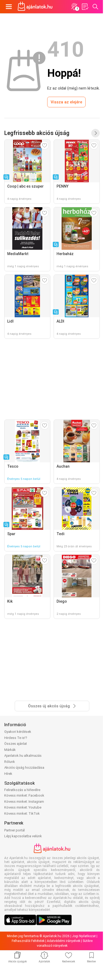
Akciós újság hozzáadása (24, 767)
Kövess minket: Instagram (24, 802)
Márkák (10, 750)
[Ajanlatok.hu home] (35, 7)
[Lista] (85, 6)
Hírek (8, 774)
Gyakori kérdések (17, 732)
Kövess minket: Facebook (24, 795)
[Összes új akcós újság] (95, 133)
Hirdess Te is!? (15, 738)
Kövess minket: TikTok (22, 813)
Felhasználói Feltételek (28, 941)
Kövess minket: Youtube (22, 807)
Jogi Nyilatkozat (84, 936)
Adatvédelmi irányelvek (63, 941)
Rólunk (9, 762)
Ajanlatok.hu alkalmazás (23, 756)
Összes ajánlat (15, 744)
